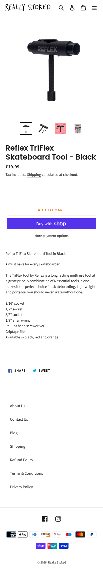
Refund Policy (21, 460)
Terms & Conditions (26, 473)
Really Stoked (57, 562)
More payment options (51, 235)
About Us (17, 406)
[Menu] (94, 7)
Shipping (34, 174)
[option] (26, 128)
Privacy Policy (21, 487)
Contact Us (19, 419)
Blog (14, 433)
